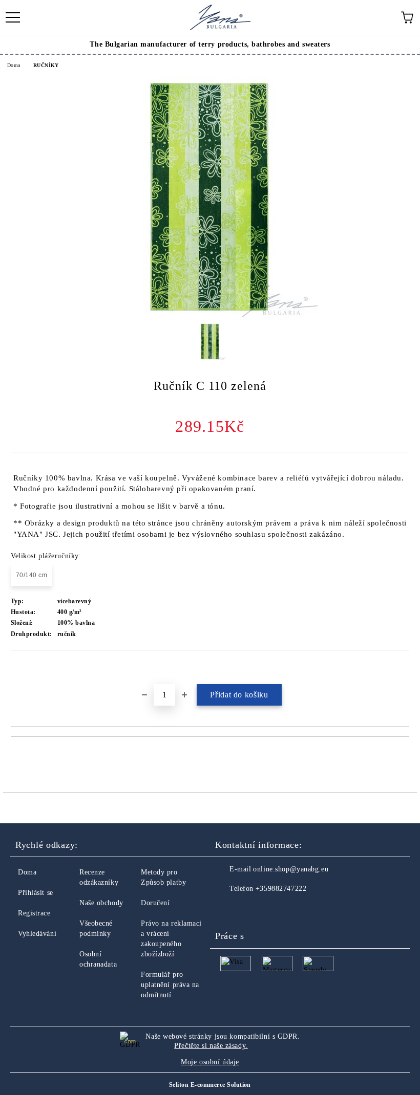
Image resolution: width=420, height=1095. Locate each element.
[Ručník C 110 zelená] (210, 315)
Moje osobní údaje (210, 1062)
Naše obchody (101, 903)
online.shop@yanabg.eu (290, 869)
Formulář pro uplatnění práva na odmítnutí (170, 985)
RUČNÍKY (46, 65)
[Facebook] (228, 909)
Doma (13, 65)
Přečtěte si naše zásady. (210, 1045)
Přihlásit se (35, 892)
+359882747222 (281, 888)
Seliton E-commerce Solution (210, 1084)
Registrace (34, 913)
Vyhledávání (37, 933)
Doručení (155, 903)
